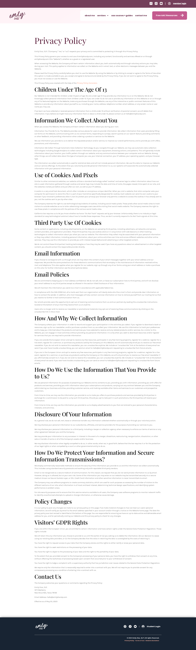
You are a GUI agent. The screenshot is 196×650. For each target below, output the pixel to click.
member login (179, 3)
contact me (141, 15)
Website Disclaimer (152, 640)
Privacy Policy (129, 640)
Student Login (153, 626)
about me (90, 15)
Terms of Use (140, 640)
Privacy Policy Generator (87, 83)
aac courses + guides (122, 15)
